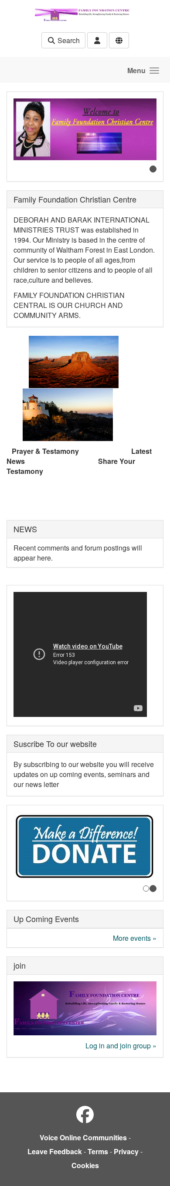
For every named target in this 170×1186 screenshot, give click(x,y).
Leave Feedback (54, 1151)
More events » (134, 938)
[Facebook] (85, 1114)
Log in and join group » (120, 1046)
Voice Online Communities (83, 1137)
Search (68, 40)
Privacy (126, 1151)
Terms (98, 1151)
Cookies (85, 1165)
